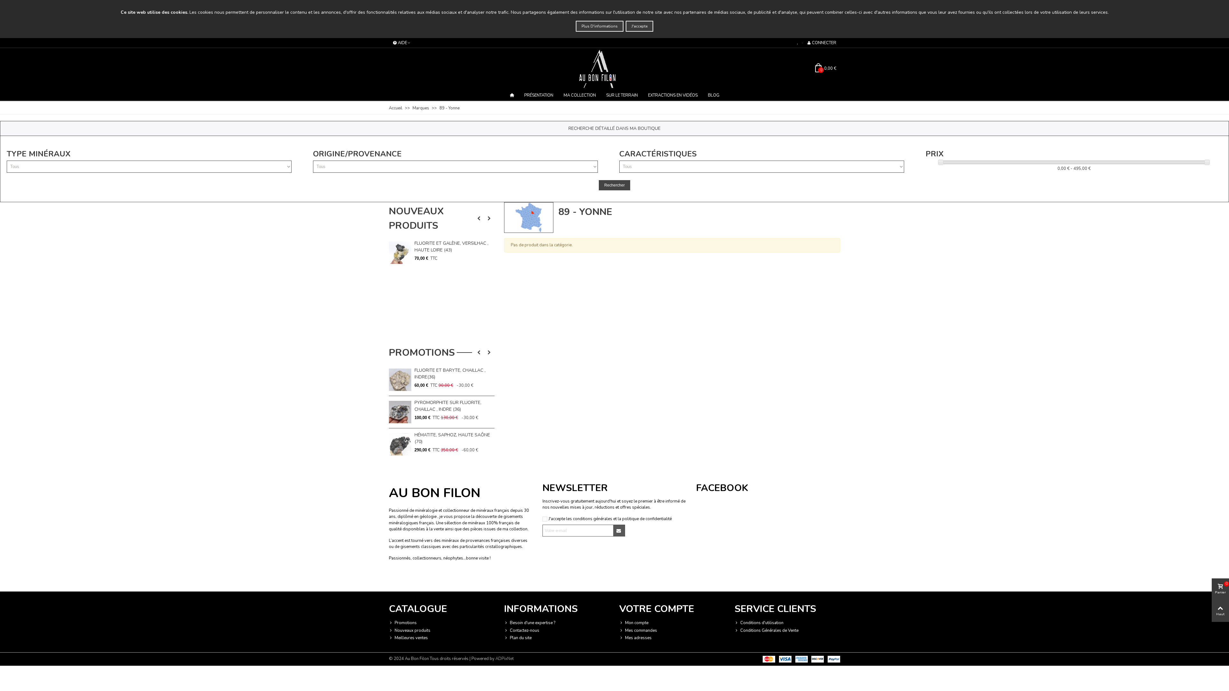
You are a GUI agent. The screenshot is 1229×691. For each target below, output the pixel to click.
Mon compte (636, 623)
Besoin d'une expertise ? (532, 623)
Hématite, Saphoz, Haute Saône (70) (452, 438)
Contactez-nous (524, 630)
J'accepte (639, 26)
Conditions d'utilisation (761, 623)
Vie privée (437, 578)
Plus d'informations (600, 26)
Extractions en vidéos (673, 95)
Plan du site (521, 638)
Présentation (538, 95)
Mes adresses (638, 638)
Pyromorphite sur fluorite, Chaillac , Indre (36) (447, 406)
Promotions (422, 352)
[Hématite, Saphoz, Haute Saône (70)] (400, 444)
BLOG (713, 95)
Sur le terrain (622, 95)
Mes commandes (641, 630)
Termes (453, 578)
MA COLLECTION (580, 95)
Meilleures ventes (411, 638)
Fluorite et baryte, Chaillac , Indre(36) (450, 373)
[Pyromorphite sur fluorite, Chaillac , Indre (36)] (400, 412)
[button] (479, 218)
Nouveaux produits (416, 218)
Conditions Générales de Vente (769, 630)
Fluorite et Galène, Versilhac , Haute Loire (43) (451, 246)
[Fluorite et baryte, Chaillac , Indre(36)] (400, 380)
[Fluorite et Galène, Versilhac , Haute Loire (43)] (400, 253)
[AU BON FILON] (614, 69)
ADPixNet (504, 659)
